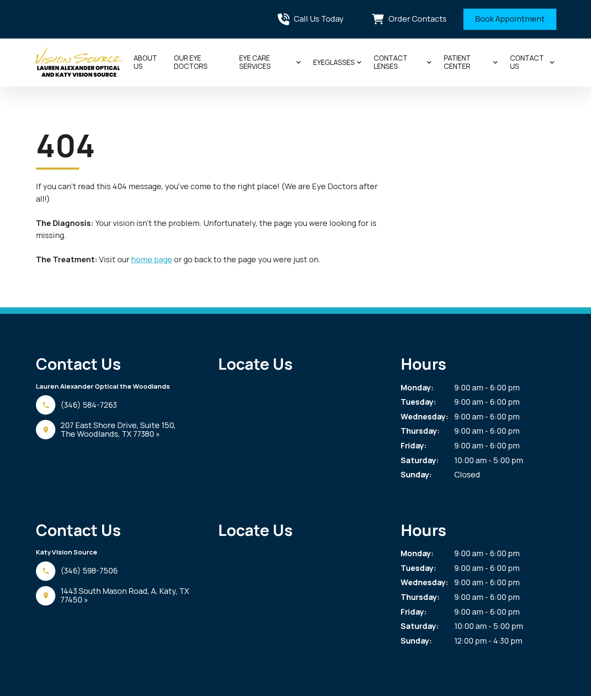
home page (151, 259)
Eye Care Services (255, 62)
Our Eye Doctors (191, 62)
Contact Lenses (391, 62)
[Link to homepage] (79, 62)
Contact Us (527, 62)
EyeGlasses (334, 62)
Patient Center (457, 62)
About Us (145, 62)
